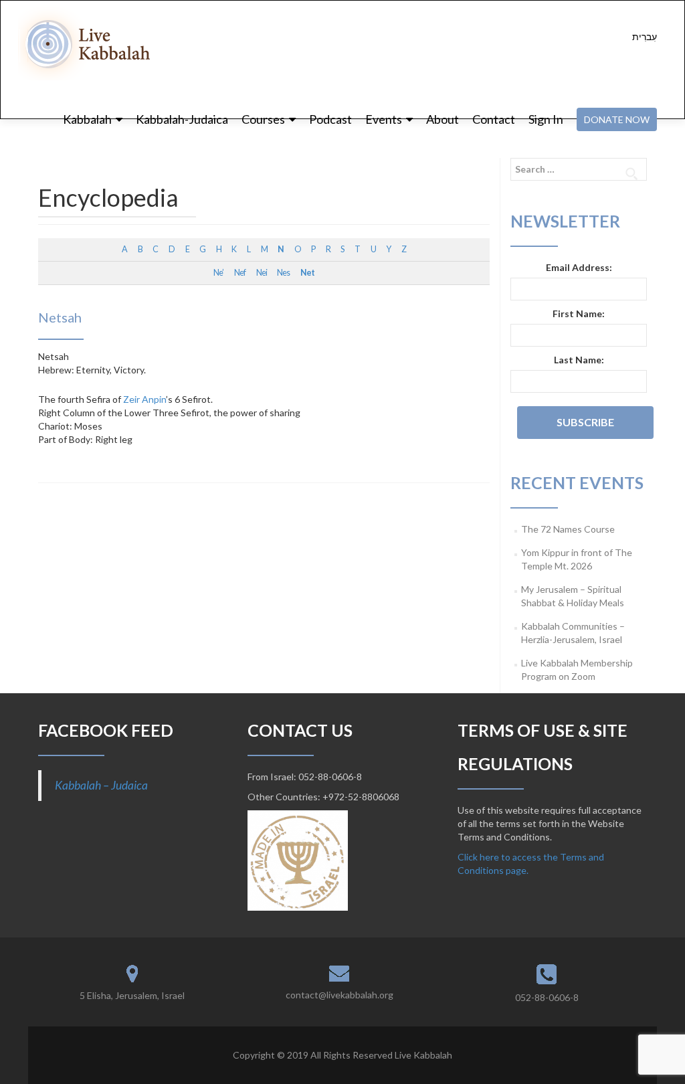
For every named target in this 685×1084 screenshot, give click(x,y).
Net (307, 273)
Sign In (545, 119)
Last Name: (579, 359)
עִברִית (644, 36)
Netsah (60, 317)
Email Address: (579, 267)
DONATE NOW (617, 119)
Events (383, 119)
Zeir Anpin (144, 399)
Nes (283, 273)
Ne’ (218, 273)
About (442, 119)
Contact (493, 119)
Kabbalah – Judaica (101, 785)
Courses (263, 119)
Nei (261, 273)
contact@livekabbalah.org (339, 994)
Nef (240, 273)
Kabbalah (87, 119)
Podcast (330, 119)
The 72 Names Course (568, 529)
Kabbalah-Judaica (182, 119)
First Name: (579, 313)
